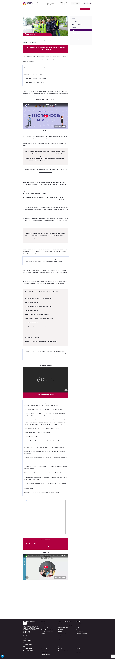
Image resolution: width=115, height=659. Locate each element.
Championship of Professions (81, 640)
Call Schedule (74, 21)
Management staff (61, 635)
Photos (77, 642)
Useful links (78, 648)
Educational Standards (62, 633)
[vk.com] (62, 4)
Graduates (43, 633)
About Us (25, 9)
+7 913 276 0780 (28, 650)
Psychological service (76, 36)
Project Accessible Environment (64, 648)
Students (50, 9)
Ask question (75, 3)
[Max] (64, 4)
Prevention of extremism (77, 24)
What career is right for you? (81, 633)
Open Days (78, 627)
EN (87, 3)
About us (43, 621)
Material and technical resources (47, 629)
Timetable (74, 18)
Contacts (74, 9)
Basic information (61, 623)
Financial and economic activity (64, 644)
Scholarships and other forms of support (66, 640)
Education (60, 631)
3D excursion (78, 644)
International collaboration (63, 650)
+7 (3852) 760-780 (51, 2)
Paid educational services (63, 642)
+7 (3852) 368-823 (27, 648)
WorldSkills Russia (79, 639)
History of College (44, 623)
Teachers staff (61, 637)
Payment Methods (79, 631)
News (77, 646)
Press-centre (65, 9)
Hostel (77, 629)
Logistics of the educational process (65, 639)
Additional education (85, 8)
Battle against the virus (76, 41)
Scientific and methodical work (46, 627)
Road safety (74, 30)
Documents (60, 629)
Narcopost (74, 27)
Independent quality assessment (47, 631)
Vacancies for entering (62, 646)
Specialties (78, 625)
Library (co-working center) (77, 33)
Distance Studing (75, 39)
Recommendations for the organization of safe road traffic (35, 536)
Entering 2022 (78, 623)
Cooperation (43, 625)
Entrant (58, 9)
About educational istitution (38, 9)
